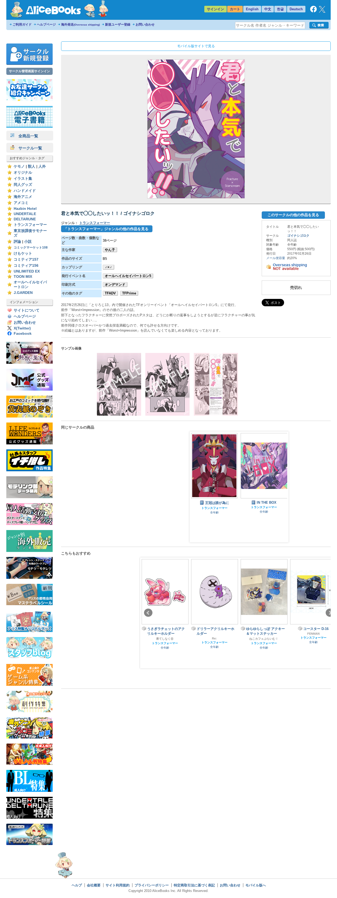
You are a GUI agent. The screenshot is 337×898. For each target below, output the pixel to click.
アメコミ (21, 203)
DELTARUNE (25, 219)
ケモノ (19, 166)
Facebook (23, 334)
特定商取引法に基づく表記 (194, 885)
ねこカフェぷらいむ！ (214, 638)
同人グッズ (23, 185)
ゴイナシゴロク (298, 235)
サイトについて (26, 310)
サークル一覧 (28, 148)
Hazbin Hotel (25, 209)
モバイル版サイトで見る (196, 46)
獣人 (31, 166)
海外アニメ (23, 197)
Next (330, 613)
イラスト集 (23, 179)
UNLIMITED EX (27, 271)
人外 (42, 166)
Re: (164, 638)
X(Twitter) (22, 328)
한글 (280, 9)
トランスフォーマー (30, 225)
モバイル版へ (255, 885)
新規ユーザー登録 (117, 24)
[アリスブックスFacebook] (313, 11)
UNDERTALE (25, 214)
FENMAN (264, 633)
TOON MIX (23, 277)
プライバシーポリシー (152, 885)
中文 (267, 9)
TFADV (110, 293)
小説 (28, 242)
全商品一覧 (26, 136)
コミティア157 (26, 259)
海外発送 (80, 24)
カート (235, 9)
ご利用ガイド (22, 24)
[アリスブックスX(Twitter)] (322, 11)
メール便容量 (275, 258)
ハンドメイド (25, 191)
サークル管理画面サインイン (29, 71)
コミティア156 (26, 266)
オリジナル (23, 172)
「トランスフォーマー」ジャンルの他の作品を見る (106, 229)
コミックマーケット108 (31, 247)
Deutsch (296, 9)
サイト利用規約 (118, 885)
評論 (17, 242)
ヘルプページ (46, 24)
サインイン (215, 9)
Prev (148, 613)
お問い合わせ (145, 24)
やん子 (110, 250)
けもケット (23, 253)
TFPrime (129, 293)
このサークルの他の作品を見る (293, 215)
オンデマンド (115, 285)
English (252, 9)
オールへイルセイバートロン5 (128, 276)
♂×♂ (108, 267)
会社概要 (94, 885)
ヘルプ (77, 885)
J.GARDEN (23, 293)
